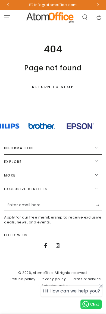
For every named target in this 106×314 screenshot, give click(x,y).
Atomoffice (43, 272)
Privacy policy (53, 279)
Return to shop (53, 86)
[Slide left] (8, 5)
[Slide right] (97, 5)
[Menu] (7, 17)
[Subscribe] (99, 205)
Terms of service (86, 279)
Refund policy (23, 279)
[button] (85, 17)
